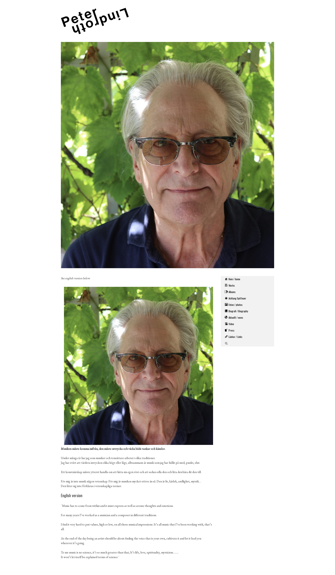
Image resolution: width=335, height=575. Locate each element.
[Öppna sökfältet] (247, 343)
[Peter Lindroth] (95, 20)
